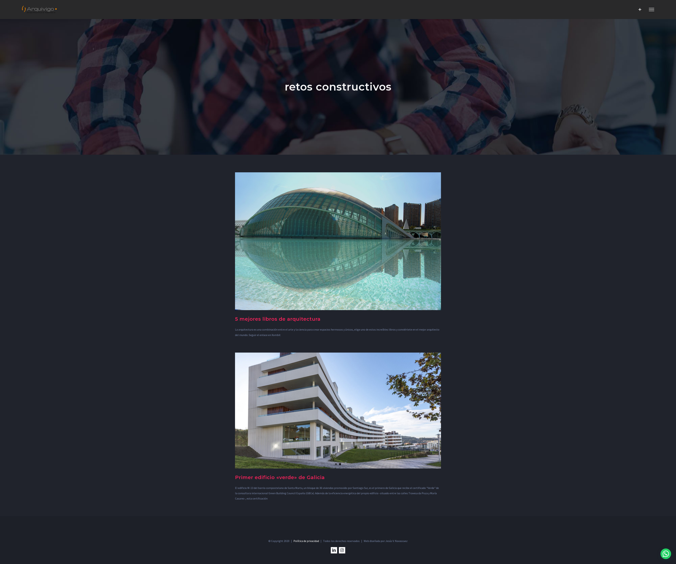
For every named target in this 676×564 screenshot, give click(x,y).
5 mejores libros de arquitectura (278, 319)
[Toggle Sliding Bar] (640, 9)
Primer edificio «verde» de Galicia (280, 477)
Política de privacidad (306, 541)
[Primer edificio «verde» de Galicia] (338, 411)
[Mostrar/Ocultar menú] (651, 9)
